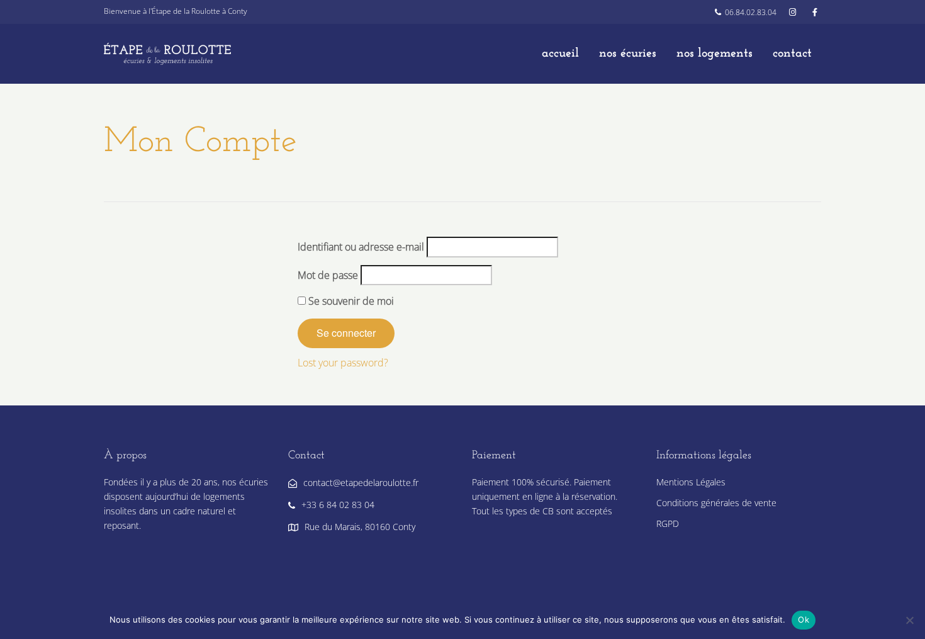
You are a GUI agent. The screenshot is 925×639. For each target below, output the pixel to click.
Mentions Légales (691, 482)
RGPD (667, 523)
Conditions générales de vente (716, 503)
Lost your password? (343, 363)
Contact (792, 53)
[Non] (909, 620)
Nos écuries (627, 53)
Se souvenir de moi (350, 301)
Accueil (560, 53)
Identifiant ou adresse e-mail (361, 247)
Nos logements (714, 53)
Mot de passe (328, 275)
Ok (803, 619)
